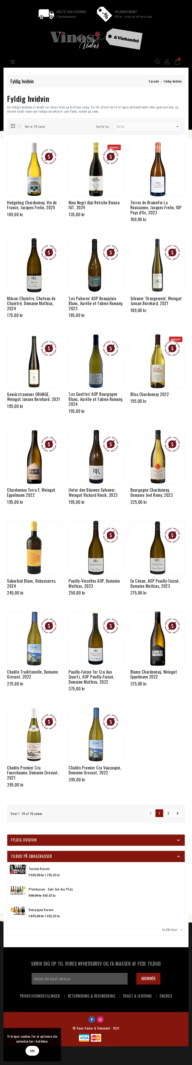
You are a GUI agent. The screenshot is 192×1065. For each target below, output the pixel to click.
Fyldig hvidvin (24, 840)
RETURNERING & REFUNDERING (91, 996)
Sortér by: (102, 126)
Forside (154, 81)
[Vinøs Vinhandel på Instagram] (100, 1019)
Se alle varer (173, 929)
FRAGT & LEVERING (137, 996)
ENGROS (166, 996)
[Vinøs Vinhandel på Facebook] (92, 1019)
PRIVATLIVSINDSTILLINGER (40, 996)
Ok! (32, 1050)
